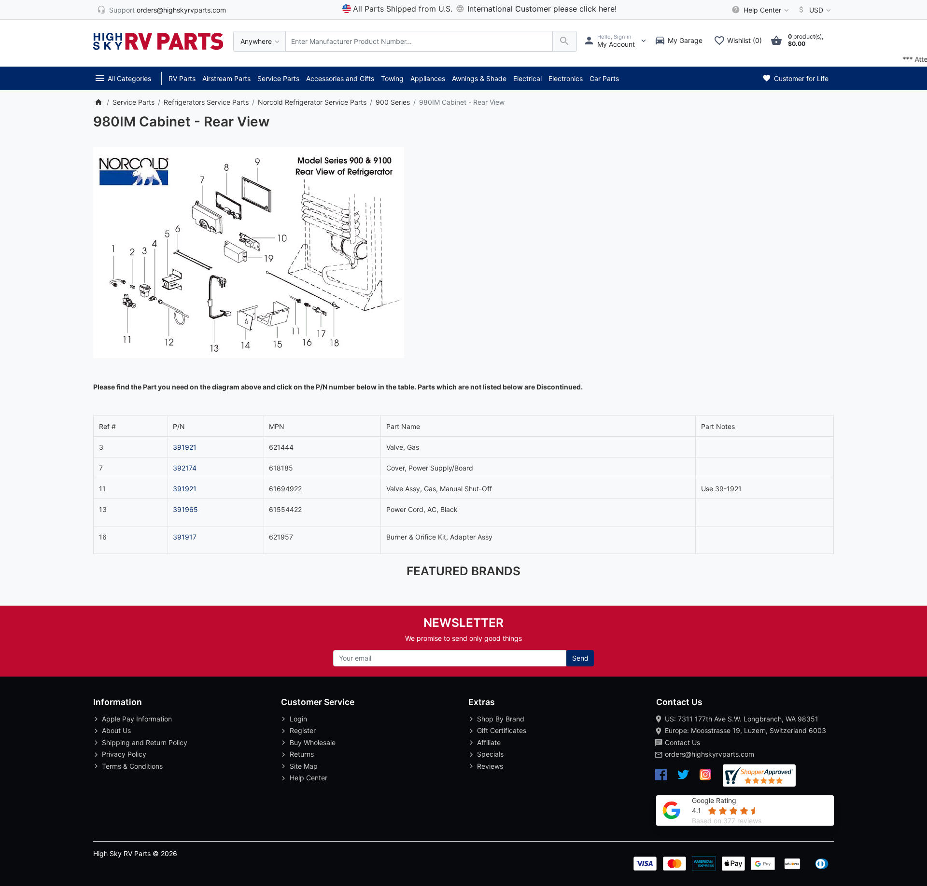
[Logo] (158, 40)
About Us (116, 730)
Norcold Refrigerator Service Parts (312, 102)
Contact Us (682, 742)
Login (298, 719)
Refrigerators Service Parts (206, 102)
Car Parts (604, 78)
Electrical (527, 78)
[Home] (98, 102)
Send (580, 658)
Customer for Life (800, 78)
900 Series (393, 102)
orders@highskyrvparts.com (709, 754)
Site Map (304, 766)
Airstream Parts (226, 78)
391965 (185, 509)
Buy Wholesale (313, 742)
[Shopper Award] (759, 775)
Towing (392, 78)
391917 (185, 537)
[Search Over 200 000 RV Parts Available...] (564, 41)
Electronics (565, 78)
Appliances (427, 78)
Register (303, 730)
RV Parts (182, 78)
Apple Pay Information (137, 719)
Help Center (308, 778)
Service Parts (278, 78)
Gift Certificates (501, 730)
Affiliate (489, 742)
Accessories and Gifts (340, 78)
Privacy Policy (124, 754)
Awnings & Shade (479, 78)
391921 (185, 447)
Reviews (490, 766)
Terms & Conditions (132, 766)
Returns (302, 754)
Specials (490, 754)
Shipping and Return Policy (144, 742)
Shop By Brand (500, 719)
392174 (185, 468)
